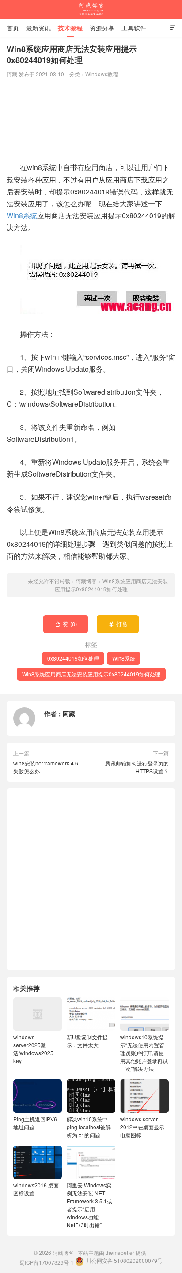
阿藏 (69, 713)
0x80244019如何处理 (73, 658)
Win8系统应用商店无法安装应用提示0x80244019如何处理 (111, 585)
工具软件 (133, 27)
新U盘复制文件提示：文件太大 (87, 1041)
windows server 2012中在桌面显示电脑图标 (142, 1127)
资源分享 (102, 27)
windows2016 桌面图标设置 (36, 1189)
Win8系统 (22, 215)
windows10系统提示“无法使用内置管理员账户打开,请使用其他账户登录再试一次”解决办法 (144, 1052)
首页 (13, 27)
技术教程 (70, 27)
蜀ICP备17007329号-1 (46, 1262)
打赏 (118, 624)
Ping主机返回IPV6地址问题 (35, 1123)
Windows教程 (101, 74)
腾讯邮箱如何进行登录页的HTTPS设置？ (137, 767)
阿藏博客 (91, 9)
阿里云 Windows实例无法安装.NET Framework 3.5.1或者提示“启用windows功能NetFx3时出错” (89, 1204)
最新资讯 (38, 27)
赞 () (66, 624)
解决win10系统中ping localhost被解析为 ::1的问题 (89, 1127)
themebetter (120, 1252)
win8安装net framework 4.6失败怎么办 (45, 767)
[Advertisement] (91, 121)
